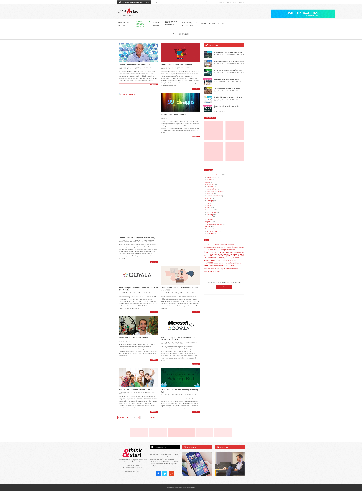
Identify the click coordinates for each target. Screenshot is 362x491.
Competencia (236, 244)
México (207, 265)
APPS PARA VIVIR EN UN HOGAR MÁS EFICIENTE (228, 70)
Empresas (163, 396)
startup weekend (234, 268)
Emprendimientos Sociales (215, 191)
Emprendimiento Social (213, 258)
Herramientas (209, 210)
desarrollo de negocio (219, 249)
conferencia (214, 247)
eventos (207, 260)
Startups (209, 61)
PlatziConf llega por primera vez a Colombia (228, 97)
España (225, 258)
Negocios (188, 117)
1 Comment (179, 68)
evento (236, 257)
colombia (230, 244)
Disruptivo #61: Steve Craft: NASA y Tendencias (228, 52)
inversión (216, 263)
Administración (191, 394)
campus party (223, 245)
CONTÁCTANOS (224, 287)
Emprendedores (210, 184)
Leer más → (153, 84)
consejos (220, 247)
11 (145, 417)
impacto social (232, 260)
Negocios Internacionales (131, 241)
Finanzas (209, 179)
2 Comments (148, 241)
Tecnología (209, 70)
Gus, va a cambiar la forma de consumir (226, 79)
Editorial (207, 182)
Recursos (174, 294)
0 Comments (137, 68)
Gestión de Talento (212, 231)
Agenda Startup (208, 244)
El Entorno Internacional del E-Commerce (176, 65)
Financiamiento (216, 260)
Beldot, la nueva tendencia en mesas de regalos (229, 61)
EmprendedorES (190, 292)
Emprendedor (212, 252)
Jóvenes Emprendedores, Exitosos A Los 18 (135, 390)
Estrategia (210, 201)
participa (226, 266)
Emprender (215, 255)
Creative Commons (172, 487)
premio (237, 265)
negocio (213, 265)
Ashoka (216, 245)
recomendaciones (209, 268)
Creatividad (148, 340)
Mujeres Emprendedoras (214, 196)
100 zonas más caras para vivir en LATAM (227, 88)
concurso (207, 247)
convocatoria (229, 247)
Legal (208, 203)
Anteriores (121, 417)
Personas (208, 229)
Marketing (210, 215)
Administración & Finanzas (213, 175)
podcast (232, 265)
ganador (224, 260)
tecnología (209, 270)
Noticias (169, 294)
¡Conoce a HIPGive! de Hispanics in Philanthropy (137, 238)
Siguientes (151, 417)
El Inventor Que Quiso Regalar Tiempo (133, 338)
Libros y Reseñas (212, 212)
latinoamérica (223, 263)
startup (219, 268)
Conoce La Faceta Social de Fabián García (135, 65)
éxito (218, 271)
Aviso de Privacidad (190, 487)
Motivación (210, 193)
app (213, 244)
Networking (210, 233)
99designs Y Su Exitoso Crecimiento (174, 115)
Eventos (207, 208)
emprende (232, 250)
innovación (208, 262)
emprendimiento (233, 255)
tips (215, 271)
